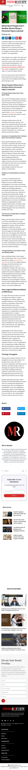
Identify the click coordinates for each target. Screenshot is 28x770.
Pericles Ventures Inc (7, 723)
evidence (13, 112)
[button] (6, 408)
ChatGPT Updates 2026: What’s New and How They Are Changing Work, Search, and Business (19, 513)
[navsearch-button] (22, 6)
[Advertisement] (13, 561)
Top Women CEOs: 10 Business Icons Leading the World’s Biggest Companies (19, 529)
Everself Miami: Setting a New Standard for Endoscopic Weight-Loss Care (13, 629)
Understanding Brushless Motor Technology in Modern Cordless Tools (13, 649)
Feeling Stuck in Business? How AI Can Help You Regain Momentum (13, 609)
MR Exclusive (7, 507)
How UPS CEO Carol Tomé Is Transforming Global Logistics (19, 521)
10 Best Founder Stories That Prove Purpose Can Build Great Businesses (18, 536)
